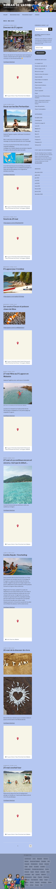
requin (45, 879)
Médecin (43, 874)
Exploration (27, 869)
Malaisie (37, 128)
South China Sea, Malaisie (12, 639)
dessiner (47, 864)
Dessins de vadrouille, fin (41, 66)
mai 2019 (37, 180)
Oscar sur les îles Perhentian (16, 106)
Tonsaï (26, 885)
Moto (48, 872)
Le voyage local (39, 63)
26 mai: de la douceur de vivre (16, 650)
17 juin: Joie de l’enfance (40, 85)
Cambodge (37, 120)
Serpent (37, 882)
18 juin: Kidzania (38, 82)
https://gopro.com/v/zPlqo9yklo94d (13, 223)
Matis (36, 131)
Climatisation (34, 864)
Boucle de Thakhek (35, 861)
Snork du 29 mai (10, 219)
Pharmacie (46, 877)
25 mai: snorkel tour (12, 768)
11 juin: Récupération (40, 106)
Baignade (39, 858)
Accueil (5, 14)
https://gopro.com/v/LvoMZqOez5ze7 (14, 327)
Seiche (31, 882)
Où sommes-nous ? (27, 14)
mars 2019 (37, 186)
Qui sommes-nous (15, 14)
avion (34, 858)
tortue (31, 885)
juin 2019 (37, 177)
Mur (33, 874)
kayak (32, 872)
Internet (27, 872)
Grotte (47, 869)
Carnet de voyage (39, 123)
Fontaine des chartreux (38, 869)
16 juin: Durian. (38, 87)
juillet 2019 (37, 175)
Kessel (37, 872)
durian (30, 866)
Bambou (46, 858)
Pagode (40, 877)
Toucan (37, 885)
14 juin (36, 93)
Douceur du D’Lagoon (13, 27)
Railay (41, 879)
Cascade (27, 864)
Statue (49, 882)
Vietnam (37, 145)
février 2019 (38, 188)
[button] (18, 77)
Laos (36, 126)
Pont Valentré (34, 879)
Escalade (36, 866)
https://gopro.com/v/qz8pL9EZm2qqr (14, 296)
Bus (49, 861)
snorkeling (43, 882)
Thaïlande (37, 142)
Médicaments (28, 877)
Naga (34, 877)
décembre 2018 (39, 194)
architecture (28, 858)
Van (41, 885)
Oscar (36, 136)
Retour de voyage (39, 71)
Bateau (26, 861)
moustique (27, 874)
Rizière (26, 882)
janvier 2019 (38, 191)
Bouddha (43, 861)
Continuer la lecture (9, 62)
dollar (26, 866)
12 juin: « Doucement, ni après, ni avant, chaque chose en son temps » (42, 102)
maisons (43, 872)
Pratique (37, 139)
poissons (27, 879)
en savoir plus (38, 162)
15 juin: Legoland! (39, 90)
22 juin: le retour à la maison (41, 74)
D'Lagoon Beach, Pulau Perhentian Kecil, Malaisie (18, 95)
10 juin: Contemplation (40, 109)
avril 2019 (37, 183)
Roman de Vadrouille (22, 5)
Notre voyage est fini (40, 68)
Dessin (41, 864)
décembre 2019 (39, 172)
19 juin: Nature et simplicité (41, 79)
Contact (37, 14)
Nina (36, 134)
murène (38, 874)
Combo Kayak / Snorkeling (15, 555)
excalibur (42, 866)
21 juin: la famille (38, 77)
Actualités (37, 117)
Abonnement (40, 52)
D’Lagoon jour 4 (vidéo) (13, 269)
